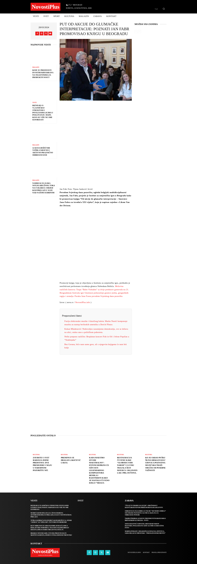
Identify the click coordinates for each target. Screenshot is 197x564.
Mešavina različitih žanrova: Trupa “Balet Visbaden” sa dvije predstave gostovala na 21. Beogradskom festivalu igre (94, 289)
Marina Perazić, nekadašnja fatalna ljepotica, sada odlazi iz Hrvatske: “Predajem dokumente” (145, 532)
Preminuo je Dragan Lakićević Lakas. (71, 460)
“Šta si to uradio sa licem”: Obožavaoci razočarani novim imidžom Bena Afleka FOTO (144, 506)
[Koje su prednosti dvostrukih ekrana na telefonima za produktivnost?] (44, 56)
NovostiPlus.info (82, 302)
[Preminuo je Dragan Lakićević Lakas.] (70, 446)
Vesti (34, 102)
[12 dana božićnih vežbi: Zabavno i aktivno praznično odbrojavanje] (44, 134)
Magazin (35, 67)
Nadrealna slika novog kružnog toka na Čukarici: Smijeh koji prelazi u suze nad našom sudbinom (43, 188)
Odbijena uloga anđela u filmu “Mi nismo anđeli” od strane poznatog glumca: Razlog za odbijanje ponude (145, 513)
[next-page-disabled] (139, 31)
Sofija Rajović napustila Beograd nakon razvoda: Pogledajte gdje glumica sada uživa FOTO (144, 525)
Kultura (36, 454)
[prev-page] (136, 31)
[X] (46, 33)
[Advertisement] (96, 150)
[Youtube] (50, 33)
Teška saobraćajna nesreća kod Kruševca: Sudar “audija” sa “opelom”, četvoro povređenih (51, 521)
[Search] (164, 9)
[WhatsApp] (111, 107)
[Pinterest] (104, 107)
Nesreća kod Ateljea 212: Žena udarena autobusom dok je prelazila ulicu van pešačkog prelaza (51, 515)
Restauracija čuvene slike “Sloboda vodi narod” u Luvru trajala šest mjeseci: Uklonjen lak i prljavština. (127, 465)
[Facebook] (37, 33)
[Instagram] (41, 33)
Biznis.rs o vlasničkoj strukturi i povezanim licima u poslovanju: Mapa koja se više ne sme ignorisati (42, 112)
